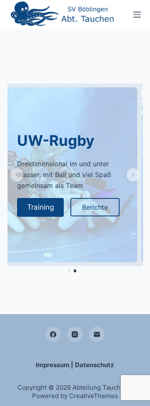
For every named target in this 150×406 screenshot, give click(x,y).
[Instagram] (75, 335)
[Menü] (137, 14)
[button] (17, 175)
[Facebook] (53, 335)
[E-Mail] (97, 335)
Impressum (53, 365)
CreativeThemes (93, 396)
